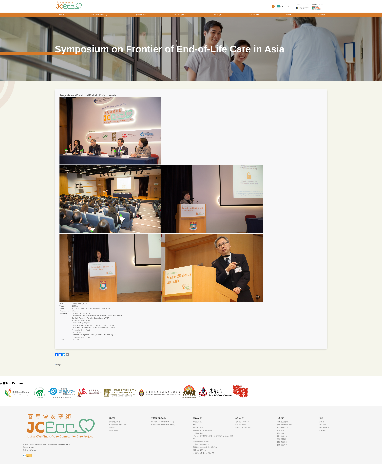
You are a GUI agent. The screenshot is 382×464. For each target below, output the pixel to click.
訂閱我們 (321, 15)
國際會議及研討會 (199, 450)
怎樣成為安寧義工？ (242, 424)
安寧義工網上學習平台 (243, 427)
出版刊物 (322, 424)
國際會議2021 (282, 442)
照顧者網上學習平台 (284, 424)
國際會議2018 (282, 436)
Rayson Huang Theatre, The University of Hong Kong (91, 308)
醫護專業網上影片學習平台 (202, 430)
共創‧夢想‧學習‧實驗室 (201, 441)
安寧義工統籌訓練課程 (201, 444)
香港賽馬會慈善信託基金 (118, 424)
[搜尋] (288, 6)
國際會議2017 (282, 433)
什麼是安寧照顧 (282, 422)
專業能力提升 (141, 15)
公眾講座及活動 (282, 427)
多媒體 (321, 422)
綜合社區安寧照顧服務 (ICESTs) (162, 422)
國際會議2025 (282, 445)
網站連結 (322, 430)
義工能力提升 (179, 15)
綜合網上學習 (198, 427)
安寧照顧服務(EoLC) (99, 15)
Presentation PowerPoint (81, 320)
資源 (287, 15)
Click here (75, 311)
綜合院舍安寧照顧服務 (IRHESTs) (163, 424)
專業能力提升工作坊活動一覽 (203, 453)
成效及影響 (253, 15)
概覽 (194, 424)
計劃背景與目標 (114, 422)
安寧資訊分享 (324, 427)
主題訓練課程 (198, 433)
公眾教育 (216, 15)
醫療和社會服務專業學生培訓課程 (205, 447)
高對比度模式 (114, 430)
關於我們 (59, 15)
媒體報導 (280, 430)
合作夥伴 (112, 427)
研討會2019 (281, 439)
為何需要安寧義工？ (242, 422)
